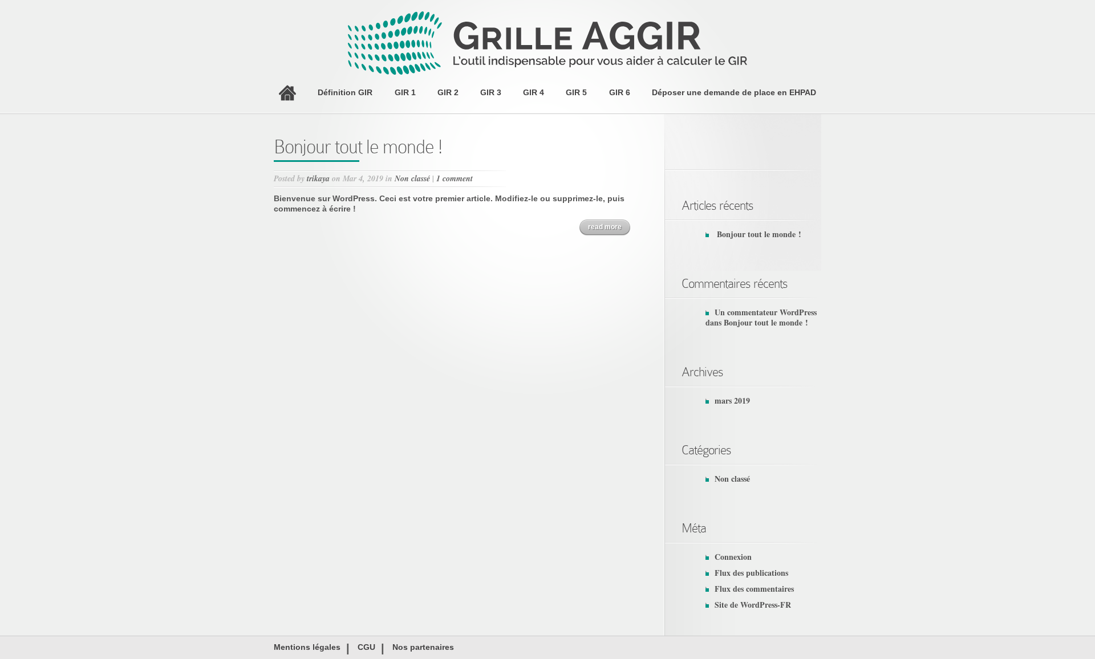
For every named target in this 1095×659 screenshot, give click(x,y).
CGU (366, 647)
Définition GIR (345, 92)
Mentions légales (307, 647)
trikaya (318, 178)
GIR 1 (405, 92)
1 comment (454, 178)
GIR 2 (448, 92)
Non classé (412, 178)
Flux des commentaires (754, 589)
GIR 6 (619, 92)
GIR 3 (490, 92)
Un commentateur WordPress (766, 312)
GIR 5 (576, 92)
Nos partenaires (423, 647)
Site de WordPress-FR (753, 605)
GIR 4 (533, 92)
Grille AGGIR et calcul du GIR (287, 92)
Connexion (733, 557)
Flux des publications (751, 573)
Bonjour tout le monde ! (358, 146)
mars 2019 (732, 400)
